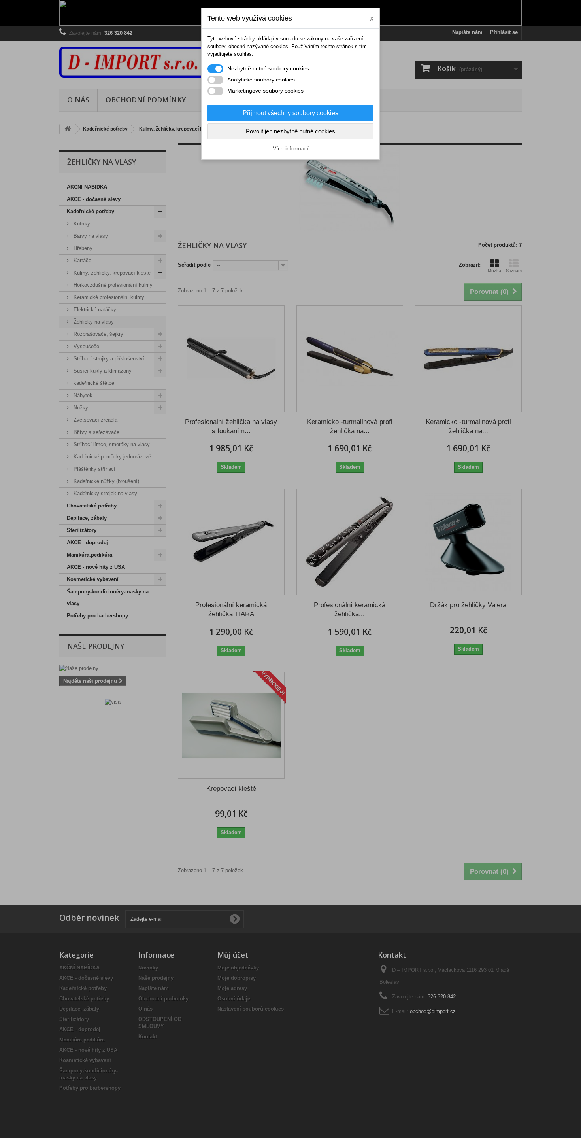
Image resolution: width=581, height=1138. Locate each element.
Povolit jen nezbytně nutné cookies (290, 131)
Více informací (291, 148)
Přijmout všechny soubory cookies (290, 113)
